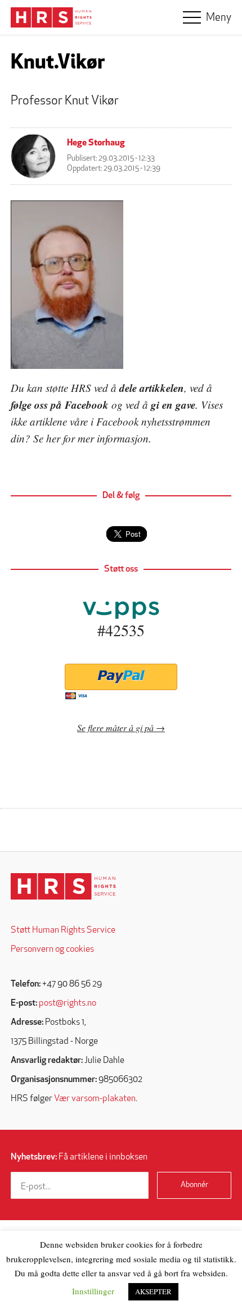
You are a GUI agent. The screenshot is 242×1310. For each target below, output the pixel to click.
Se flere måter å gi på (115, 727)
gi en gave (173, 404)
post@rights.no (67, 1003)
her (53, 438)
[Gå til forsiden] (63, 886)
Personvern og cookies (52, 949)
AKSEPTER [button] (153, 1291)
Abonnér (194, 1185)
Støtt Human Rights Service (63, 930)
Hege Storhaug (96, 143)
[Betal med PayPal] (121, 677)
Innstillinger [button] (93, 1291)
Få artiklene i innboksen (79, 1157)
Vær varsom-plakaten (95, 1098)
